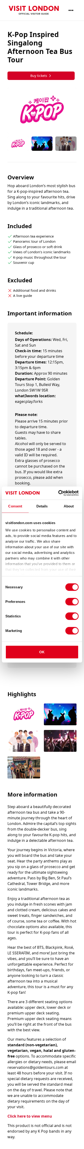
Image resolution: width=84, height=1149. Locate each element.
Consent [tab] (15, 506)
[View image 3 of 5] (23, 741)
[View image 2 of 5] (42, 143)
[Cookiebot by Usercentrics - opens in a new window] (59, 493)
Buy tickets (38, 75)
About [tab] (69, 506)
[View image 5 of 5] (23, 767)
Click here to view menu (29, 1116)
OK (42, 652)
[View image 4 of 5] (60, 741)
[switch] (72, 601)
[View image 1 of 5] (18, 143)
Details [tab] (42, 506)
